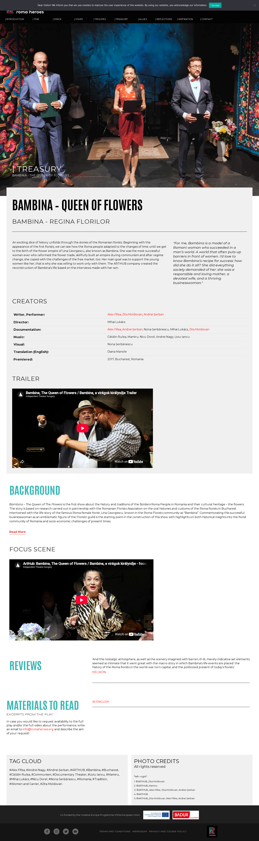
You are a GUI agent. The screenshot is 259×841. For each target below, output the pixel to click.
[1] (241, 177)
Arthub (78, 175)
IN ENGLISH (100, 701)
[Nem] (254, 5)
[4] (251, 177)
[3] (247, 177)
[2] (244, 177)
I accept (215, 5)
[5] (254, 177)
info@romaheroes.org (38, 729)
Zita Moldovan (132, 314)
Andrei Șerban (154, 314)
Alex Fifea (114, 314)
